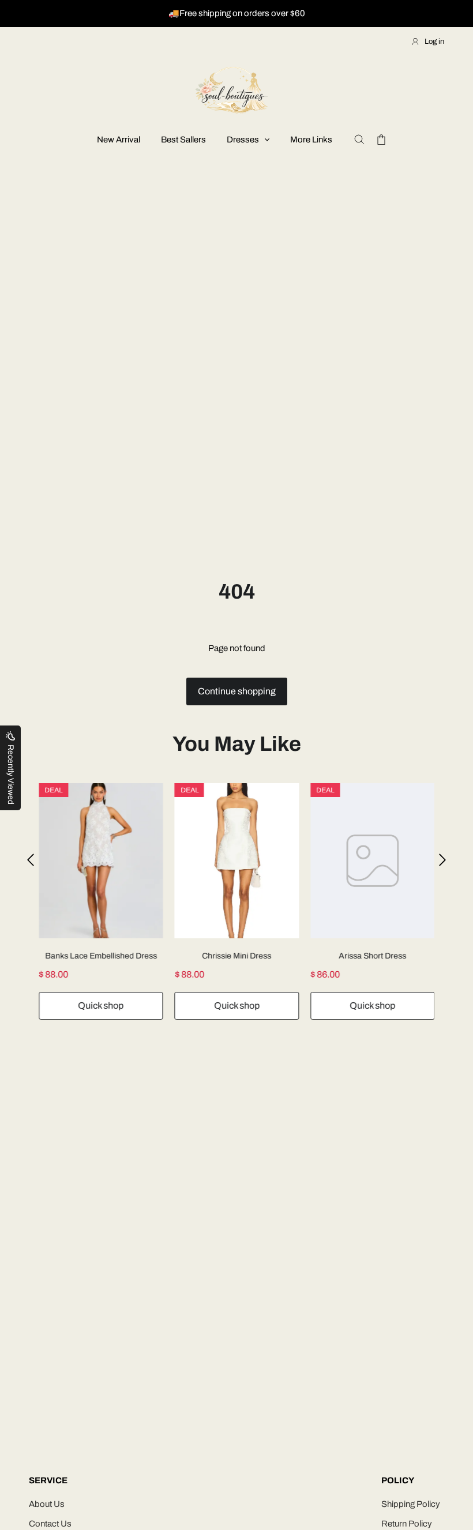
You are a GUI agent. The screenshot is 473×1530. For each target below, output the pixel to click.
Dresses (243, 139)
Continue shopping (237, 691)
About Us (47, 1504)
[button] (30, 860)
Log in (434, 41)
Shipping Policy (410, 1504)
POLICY (397, 1480)
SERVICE (48, 1480)
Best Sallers (183, 139)
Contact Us (50, 1523)
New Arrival (118, 139)
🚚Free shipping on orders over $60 (236, 13)
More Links (311, 139)
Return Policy (406, 1523)
